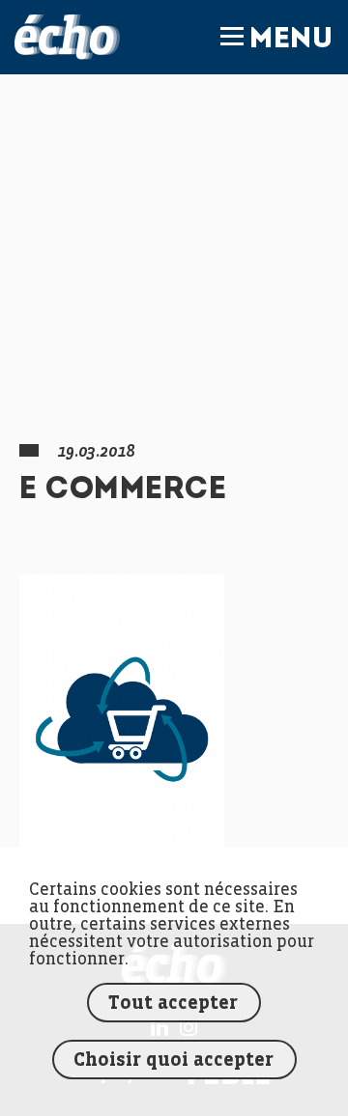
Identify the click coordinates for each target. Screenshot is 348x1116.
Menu (291, 40)
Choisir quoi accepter (173, 1060)
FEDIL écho (67, 37)
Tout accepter (173, 1003)
